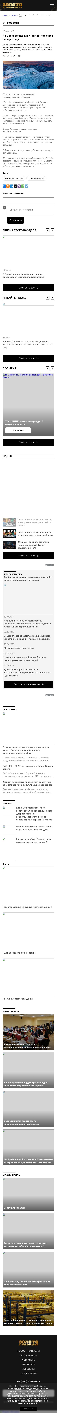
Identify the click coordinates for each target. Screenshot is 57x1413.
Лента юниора (28, 1355)
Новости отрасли (28, 1351)
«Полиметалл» (36, 178)
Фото (6, 864)
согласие (25, 1401)
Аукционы (28, 1369)
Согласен (28, 1409)
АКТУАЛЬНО (10, 709)
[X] (15, 186)
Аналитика (28, 1364)
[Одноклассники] (8, 186)
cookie (18, 1388)
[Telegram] (26, 186)
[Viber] (19, 186)
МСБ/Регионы (29, 1373)
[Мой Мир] (11, 186)
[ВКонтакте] (4, 186)
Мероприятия (11, 1011)
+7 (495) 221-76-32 (28, 1381)
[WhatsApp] (22, 186)
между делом (11, 1175)
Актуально (28, 1360)
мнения (7, 803)
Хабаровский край (14, 178)
